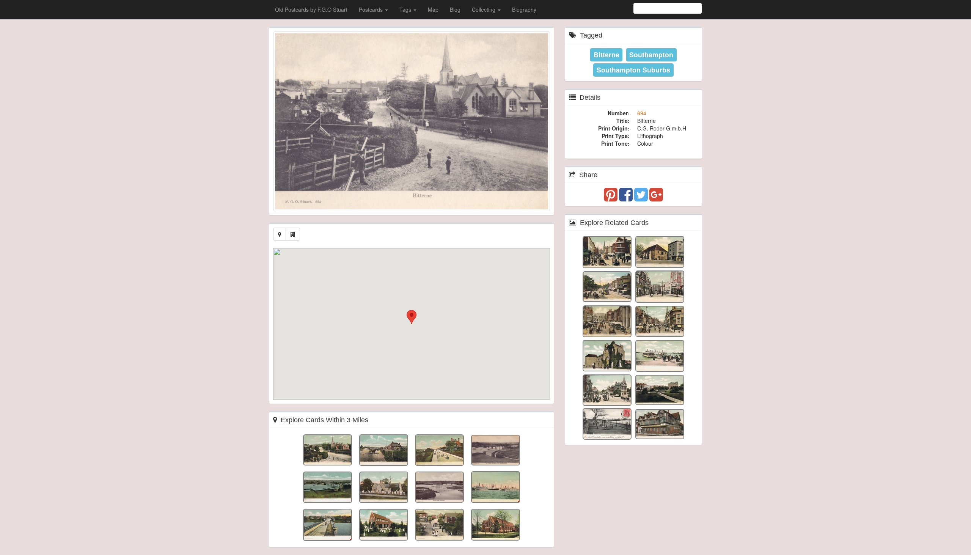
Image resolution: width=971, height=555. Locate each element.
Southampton (651, 54)
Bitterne (606, 54)
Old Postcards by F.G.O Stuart (311, 9)
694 (641, 113)
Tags (406, 9)
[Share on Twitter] (641, 198)
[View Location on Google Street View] (293, 234)
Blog (455, 9)
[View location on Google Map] (279, 234)
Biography (524, 9)
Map (433, 9)
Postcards (371, 9)
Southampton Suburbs (633, 69)
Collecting (484, 9)
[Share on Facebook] (626, 198)
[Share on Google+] (656, 198)
